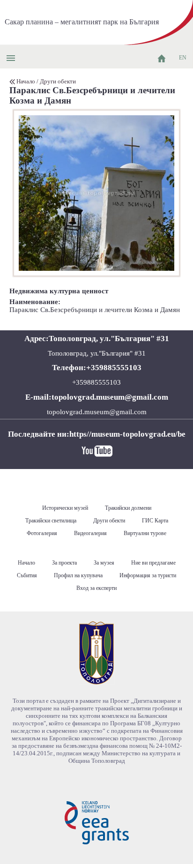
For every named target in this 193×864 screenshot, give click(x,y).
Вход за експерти (96, 588)
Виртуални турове (145, 533)
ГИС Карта (155, 520)
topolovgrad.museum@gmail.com (97, 412)
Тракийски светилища (50, 520)
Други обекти (58, 81)
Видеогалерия (90, 533)
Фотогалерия (42, 533)
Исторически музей (65, 508)
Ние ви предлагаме (153, 562)
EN (182, 57)
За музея (104, 562)
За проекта (64, 562)
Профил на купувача (78, 575)
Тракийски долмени (128, 508)
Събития (27, 575)
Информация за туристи (147, 575)
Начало (25, 81)
